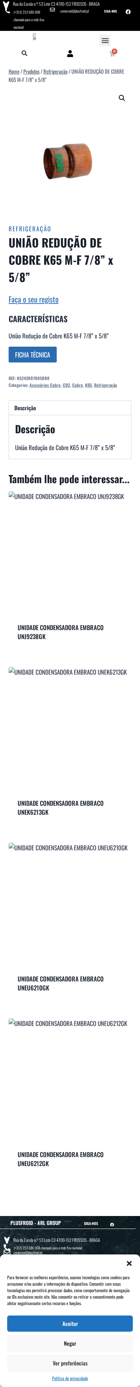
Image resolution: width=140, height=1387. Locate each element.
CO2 (66, 385)
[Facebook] (128, 12)
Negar (70, 1343)
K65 (88, 385)
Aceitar (70, 1323)
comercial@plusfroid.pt (74, 11)
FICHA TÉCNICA (32, 354)
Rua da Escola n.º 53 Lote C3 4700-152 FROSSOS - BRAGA (56, 4)
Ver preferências (70, 1363)
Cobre (77, 385)
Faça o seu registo (34, 299)
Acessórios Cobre (45, 385)
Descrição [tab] (25, 408)
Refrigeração (30, 228)
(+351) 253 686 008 (27, 12)
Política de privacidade (70, 1378)
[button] (129, 1263)
